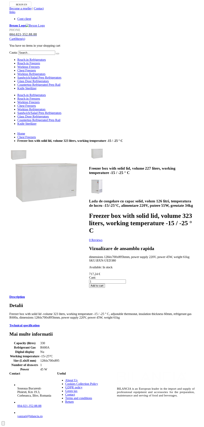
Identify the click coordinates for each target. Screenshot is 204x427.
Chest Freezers (26, 70)
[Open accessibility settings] (3, 423)
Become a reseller (20, 8)
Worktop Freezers (28, 67)
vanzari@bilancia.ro (30, 416)
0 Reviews (95, 240)
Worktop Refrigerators (31, 74)
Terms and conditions (78, 398)
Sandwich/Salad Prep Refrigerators (39, 77)
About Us (71, 380)
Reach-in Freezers (28, 63)
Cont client (24, 18)
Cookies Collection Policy (81, 383)
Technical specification (24, 325)
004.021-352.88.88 (29, 406)
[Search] (57, 53)
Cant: (92, 277)
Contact (39, 8)
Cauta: (13, 52)
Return (69, 401)
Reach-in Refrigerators (31, 59)
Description (17, 297)
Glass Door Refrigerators (33, 81)
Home (21, 133)
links (12, 12)
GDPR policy (73, 387)
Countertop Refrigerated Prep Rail (38, 84)
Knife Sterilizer (26, 88)
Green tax (71, 391)
